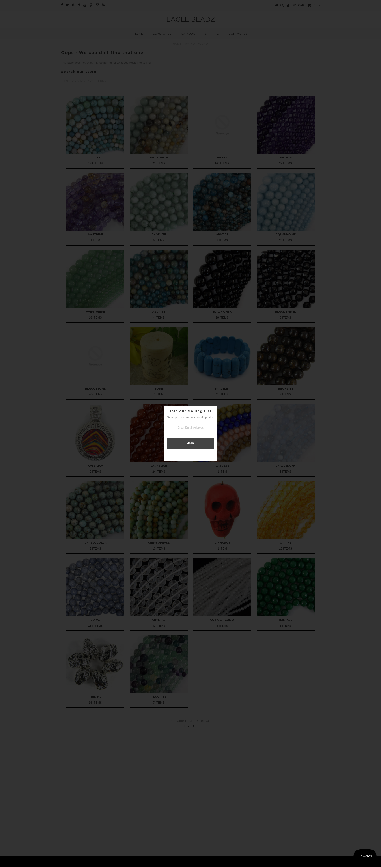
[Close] (214, 409)
